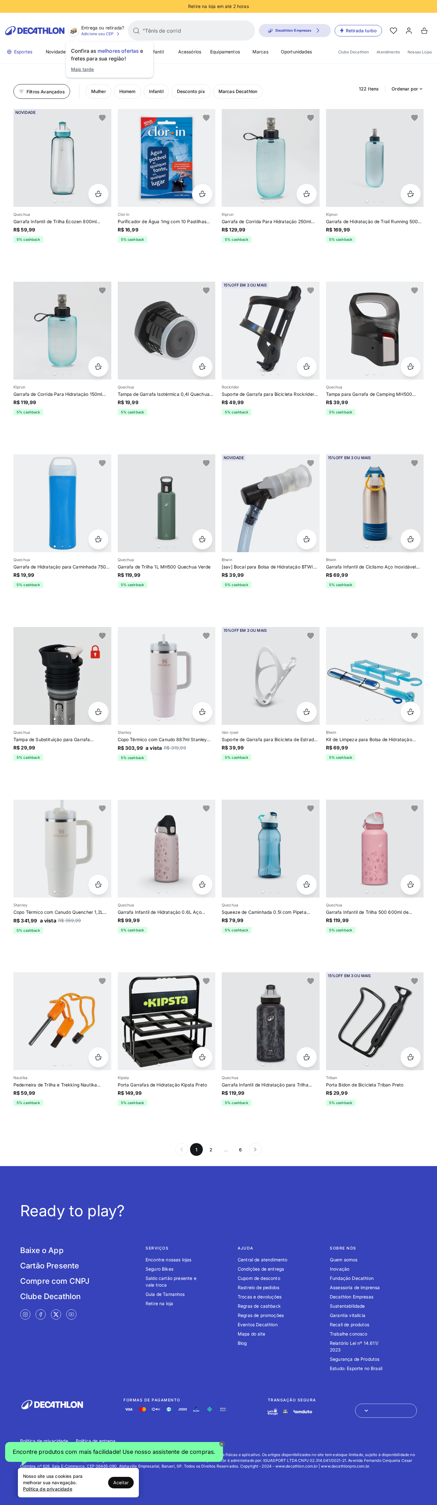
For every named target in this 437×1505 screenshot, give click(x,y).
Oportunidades (296, 51)
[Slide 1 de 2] (62, 849)
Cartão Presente (49, 1265)
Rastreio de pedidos (258, 1287)
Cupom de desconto (259, 1278)
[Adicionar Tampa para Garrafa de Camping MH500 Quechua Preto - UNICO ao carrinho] (410, 366)
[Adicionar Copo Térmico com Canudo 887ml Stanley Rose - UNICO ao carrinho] (202, 712)
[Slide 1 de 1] (167, 331)
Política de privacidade (44, 1441)
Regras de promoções (261, 1315)
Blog (242, 1343)
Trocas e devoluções (260, 1296)
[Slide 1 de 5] (62, 331)
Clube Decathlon (353, 52)
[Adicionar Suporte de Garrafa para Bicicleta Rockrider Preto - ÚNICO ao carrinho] (306, 366)
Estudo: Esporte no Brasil (356, 1368)
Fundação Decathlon (352, 1278)
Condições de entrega (261, 1269)
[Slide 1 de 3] (167, 158)
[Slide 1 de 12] (375, 158)
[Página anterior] (181, 1149)
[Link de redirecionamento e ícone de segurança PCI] (285, 1411)
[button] (114, 1453)
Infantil (156, 51)
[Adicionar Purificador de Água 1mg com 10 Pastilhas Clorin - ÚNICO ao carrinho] (202, 194)
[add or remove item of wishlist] (102, 118)
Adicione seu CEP (97, 33)
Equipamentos (225, 51)
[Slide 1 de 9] (62, 158)
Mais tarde (82, 69)
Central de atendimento (263, 1259)
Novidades (57, 51)
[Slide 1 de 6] (271, 158)
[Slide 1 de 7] (271, 331)
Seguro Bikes (159, 1269)
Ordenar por (405, 88)
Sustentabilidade (347, 1306)
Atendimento (388, 52)
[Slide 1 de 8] (167, 503)
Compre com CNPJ (55, 1281)
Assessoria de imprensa (355, 1287)
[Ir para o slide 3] (70, 201)
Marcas (260, 51)
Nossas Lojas (420, 52)
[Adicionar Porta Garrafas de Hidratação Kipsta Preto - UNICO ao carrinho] (202, 1057)
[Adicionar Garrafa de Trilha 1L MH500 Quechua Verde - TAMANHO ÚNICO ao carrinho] (202, 539)
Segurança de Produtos (354, 1359)
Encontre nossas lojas (168, 1259)
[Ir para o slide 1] (55, 201)
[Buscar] (136, 31)
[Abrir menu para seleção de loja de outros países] (386, 1411)
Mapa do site (251, 1333)
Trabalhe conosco (349, 1333)
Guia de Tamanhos (165, 1294)
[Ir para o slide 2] (62, 201)
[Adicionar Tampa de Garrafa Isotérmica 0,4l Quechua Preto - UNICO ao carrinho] (202, 366)
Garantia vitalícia (347, 1315)
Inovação (339, 1269)
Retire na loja (159, 1303)
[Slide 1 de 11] (167, 1021)
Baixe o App (42, 1250)
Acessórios (190, 51)
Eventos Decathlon (258, 1324)
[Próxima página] (255, 1149)
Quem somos (344, 1259)
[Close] (222, 1444)
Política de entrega (95, 1441)
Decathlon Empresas (351, 1296)
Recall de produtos (349, 1324)
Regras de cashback (259, 1306)
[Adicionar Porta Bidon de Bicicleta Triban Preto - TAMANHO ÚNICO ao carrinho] (410, 1057)
